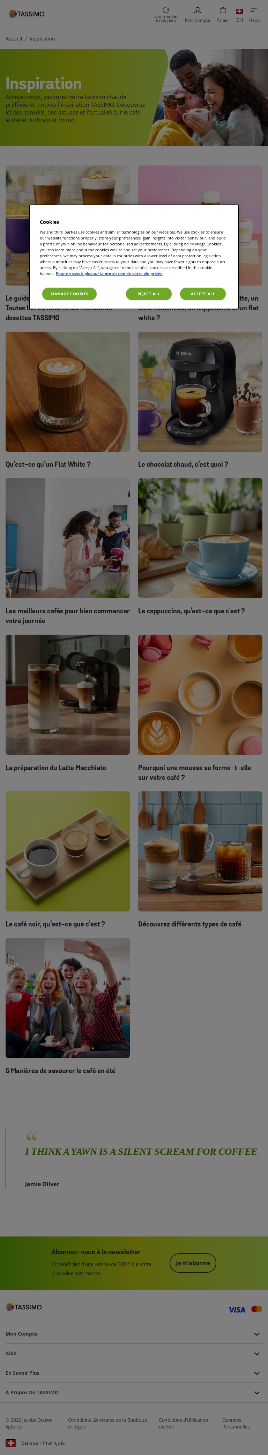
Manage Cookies (69, 293)
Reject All (148, 293)
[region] (134, 257)
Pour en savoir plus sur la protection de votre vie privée (109, 273)
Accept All (203, 293)
